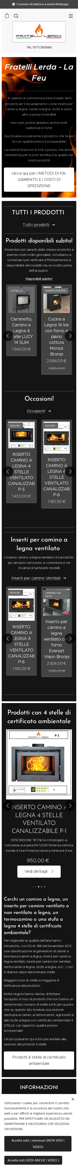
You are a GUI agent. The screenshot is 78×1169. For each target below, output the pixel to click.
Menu (71, 15)
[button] (16, 15)
